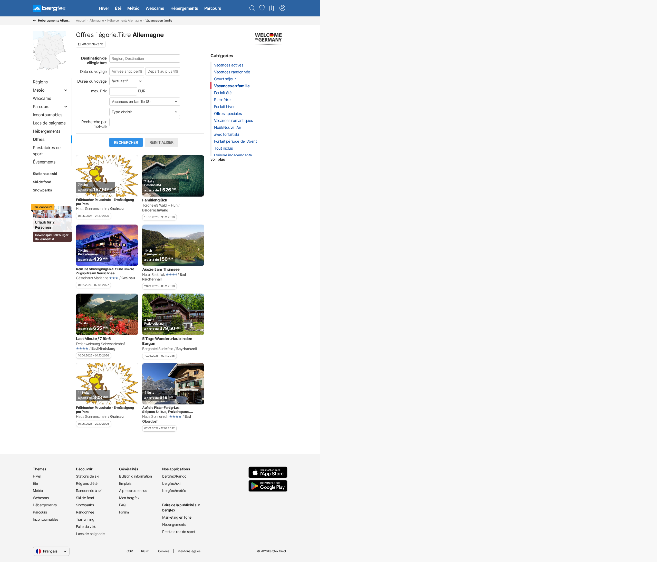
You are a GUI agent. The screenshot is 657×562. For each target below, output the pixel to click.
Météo (133, 8)
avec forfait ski (226, 134)
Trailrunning (85, 519)
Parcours (212, 8)
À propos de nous (133, 490)
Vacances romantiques (233, 120)
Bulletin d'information (135, 476)
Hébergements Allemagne (124, 20)
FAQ (122, 505)
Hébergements (184, 8)
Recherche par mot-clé (94, 124)
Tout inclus (223, 148)
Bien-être (222, 99)
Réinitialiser (161, 142)
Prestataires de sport (178, 531)
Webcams (155, 8)
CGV (130, 551)
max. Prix (99, 91)
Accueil (81, 20)
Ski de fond (42, 182)
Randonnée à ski (89, 490)
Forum (124, 512)
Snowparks (42, 190)
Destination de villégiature (94, 60)
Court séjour (225, 78)
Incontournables (45, 519)
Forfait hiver (224, 106)
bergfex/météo (174, 490)
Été (118, 8)
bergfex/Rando (174, 476)
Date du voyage (93, 71)
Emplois (125, 483)
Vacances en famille (231, 85)
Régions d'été (87, 483)
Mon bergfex (129, 498)
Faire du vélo (86, 526)
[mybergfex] (282, 8)
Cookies (163, 551)
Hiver (104, 8)
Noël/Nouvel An (227, 127)
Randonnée (85, 512)
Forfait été (223, 92)
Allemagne (97, 20)
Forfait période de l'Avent (235, 141)
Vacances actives (229, 65)
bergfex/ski (171, 483)
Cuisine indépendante (233, 155)
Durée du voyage (92, 81)
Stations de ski (45, 173)
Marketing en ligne (176, 517)
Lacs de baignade (90, 533)
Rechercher (126, 142)
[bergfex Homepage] (49, 8)
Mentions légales (189, 551)
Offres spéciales (228, 113)
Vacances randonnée (232, 72)
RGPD (145, 551)
